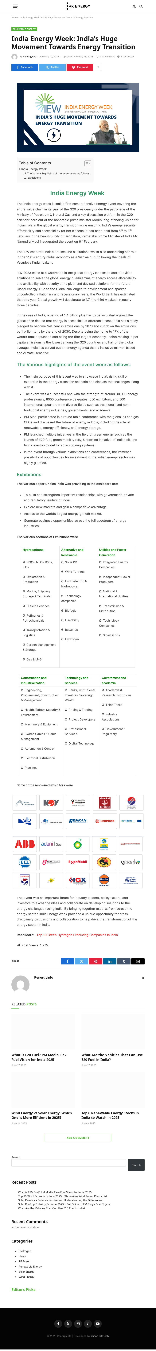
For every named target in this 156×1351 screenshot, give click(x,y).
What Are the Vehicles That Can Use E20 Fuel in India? (112, 1057)
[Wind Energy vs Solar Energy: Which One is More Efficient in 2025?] (43, 1090)
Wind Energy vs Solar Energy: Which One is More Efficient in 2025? (41, 1115)
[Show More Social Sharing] (98, 67)
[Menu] (15, 6)
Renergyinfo (29, 56)
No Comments (107, 56)
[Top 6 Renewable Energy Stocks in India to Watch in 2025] (113, 1090)
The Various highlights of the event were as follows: (58, 173)
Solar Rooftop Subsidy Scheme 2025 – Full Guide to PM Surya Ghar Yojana (64, 1204)
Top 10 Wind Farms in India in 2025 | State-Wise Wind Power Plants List (62, 1196)
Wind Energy (26, 1276)
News (22, 1256)
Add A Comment (78, 1137)
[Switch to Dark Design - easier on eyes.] (134, 6)
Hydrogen (25, 1251)
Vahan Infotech (100, 1335)
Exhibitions (34, 177)
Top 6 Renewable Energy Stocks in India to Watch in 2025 (110, 1115)
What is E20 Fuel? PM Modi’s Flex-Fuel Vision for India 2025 (39, 1057)
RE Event (24, 1261)
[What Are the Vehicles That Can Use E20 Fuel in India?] (113, 1031)
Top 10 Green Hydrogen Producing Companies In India (77, 935)
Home (14, 17)
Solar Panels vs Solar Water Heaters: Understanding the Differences (60, 1200)
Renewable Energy (24, 29)
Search (15, 1157)
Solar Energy (26, 1271)
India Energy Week (34, 169)
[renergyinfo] (78, 6)
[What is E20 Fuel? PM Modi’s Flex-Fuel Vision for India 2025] (43, 1031)
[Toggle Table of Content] (86, 163)
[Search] (141, 6)
